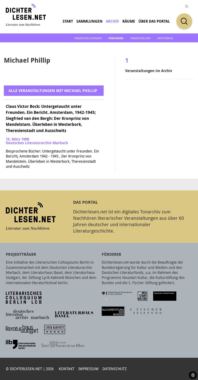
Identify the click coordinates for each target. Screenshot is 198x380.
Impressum (88, 368)
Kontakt (66, 368)
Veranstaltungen (88, 38)
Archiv (112, 21)
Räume (128, 21)
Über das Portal (154, 21)
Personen (115, 38)
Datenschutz (114, 368)
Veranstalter (140, 38)
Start (68, 21)
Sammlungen (89, 21)
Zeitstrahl (165, 38)
